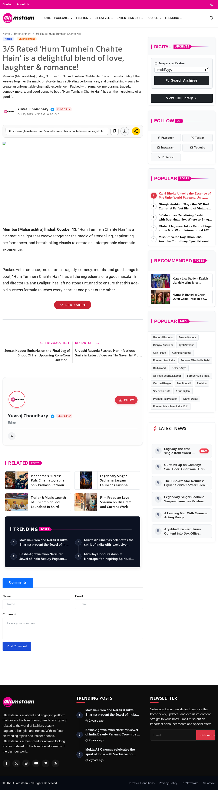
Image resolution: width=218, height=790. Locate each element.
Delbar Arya (179, 368)
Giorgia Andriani (163, 345)
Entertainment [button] (128, 18)
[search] (211, 18)
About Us (23, 4)
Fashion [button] (82, 18)
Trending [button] (172, 18)
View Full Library (181, 98)
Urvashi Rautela (163, 337)
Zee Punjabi (184, 383)
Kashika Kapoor (181, 352)
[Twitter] (16, 763)
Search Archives (182, 80)
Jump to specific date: (169, 63)
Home (47, 18)
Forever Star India (164, 360)
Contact (8, 4)
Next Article (84, 343)
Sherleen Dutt (161, 391)
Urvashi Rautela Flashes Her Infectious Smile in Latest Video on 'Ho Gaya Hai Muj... (108, 352)
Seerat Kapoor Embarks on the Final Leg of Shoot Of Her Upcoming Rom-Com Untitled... (37, 355)
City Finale (159, 352)
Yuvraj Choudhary (28, 415)
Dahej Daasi (190, 398)
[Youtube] (36, 763)
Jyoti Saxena (186, 345)
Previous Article (57, 343)
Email (79, 596)
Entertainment (22, 33)
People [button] (152, 18)
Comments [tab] (18, 582)
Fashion (202, 383)
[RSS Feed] (12, 436)
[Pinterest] (45, 763)
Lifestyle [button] (102, 18)
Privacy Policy (168, 783)
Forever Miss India (198, 375)
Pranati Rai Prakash (165, 398)
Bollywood (159, 368)
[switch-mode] (212, 4)
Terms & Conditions (141, 783)
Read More (72, 305)
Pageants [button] (61, 18)
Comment (9, 614)
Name (7, 596)
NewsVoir (209, 783)
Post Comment (17, 646)
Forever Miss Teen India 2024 (170, 406)
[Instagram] (26, 763)
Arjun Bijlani (183, 391)
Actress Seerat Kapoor (167, 375)
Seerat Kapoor (187, 337)
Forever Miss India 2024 (195, 360)
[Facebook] (6, 763)
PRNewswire (190, 783)
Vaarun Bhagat (162, 383)
